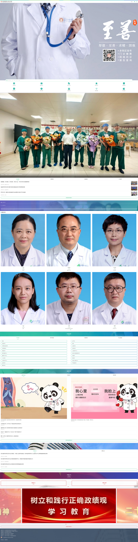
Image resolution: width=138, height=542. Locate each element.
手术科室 (17, 337)
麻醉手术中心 (4, 355)
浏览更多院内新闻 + (69, 197)
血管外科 (3, 362)
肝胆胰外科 (4, 348)
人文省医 (33, 482)
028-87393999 (7, 533)
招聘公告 (103, 450)
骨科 (3, 341)
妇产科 (73, 341)
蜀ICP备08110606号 (8, 532)
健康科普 (69, 371)
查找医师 (69, 208)
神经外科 (74, 348)
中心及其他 (120, 337)
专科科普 (114, 375)
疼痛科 (73, 355)
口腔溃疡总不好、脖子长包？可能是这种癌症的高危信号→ (11, 423)
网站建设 (2, 539)
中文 (132, 1)
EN (134, 1)
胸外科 (73, 358)
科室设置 (69, 333)
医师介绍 (3, 212)
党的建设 (104, 482)
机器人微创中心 (75, 360)
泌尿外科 (74, 345)
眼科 (73, 343)
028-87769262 (7, 535)
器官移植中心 (4, 353)
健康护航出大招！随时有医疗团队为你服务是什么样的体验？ (12, 427)
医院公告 (34, 450)
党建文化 (69, 475)
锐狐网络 (6, 539)
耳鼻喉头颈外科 (5, 345)
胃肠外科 (3, 350)
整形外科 (3, 365)
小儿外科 (3, 358)
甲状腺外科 (74, 362)
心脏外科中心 (4, 360)
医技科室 (86, 337)
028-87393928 (7, 534)
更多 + (136, 212)
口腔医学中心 (74, 350)
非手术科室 (52, 337)
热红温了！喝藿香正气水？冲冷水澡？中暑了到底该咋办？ (11, 431)
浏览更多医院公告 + (69, 469)
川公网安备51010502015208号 (7, 537)
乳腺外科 (3, 343)
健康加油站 (23, 375)
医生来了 (69, 375)
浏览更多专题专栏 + (69, 526)
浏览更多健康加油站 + (69, 440)
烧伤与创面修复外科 (76, 353)
